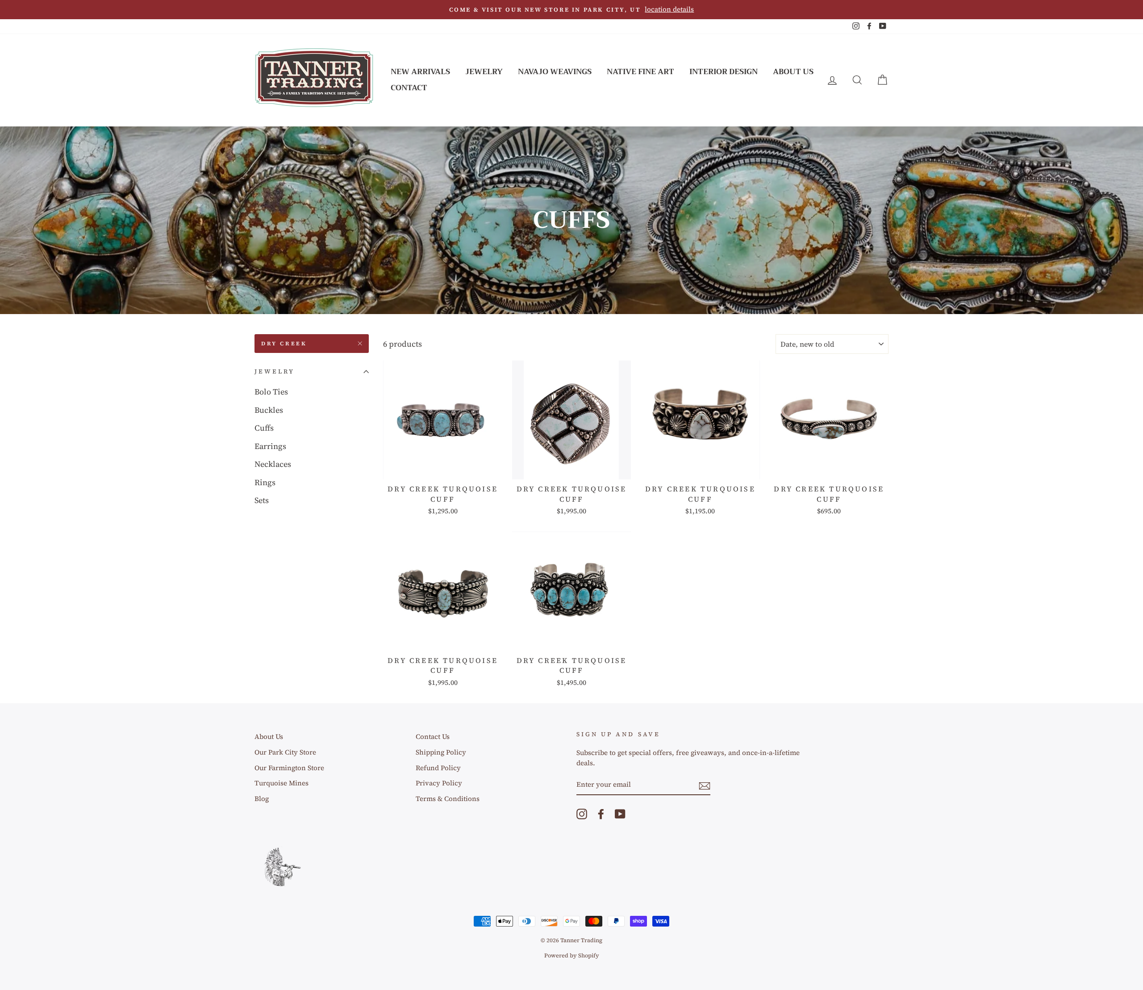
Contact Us (571, 709)
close (571, 732)
